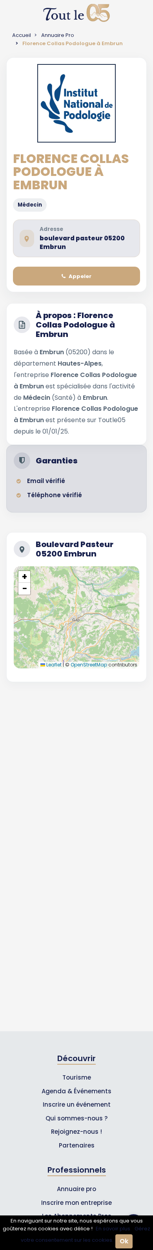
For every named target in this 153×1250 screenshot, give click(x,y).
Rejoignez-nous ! (76, 1131)
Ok (124, 1241)
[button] (24, 577)
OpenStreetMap (89, 664)
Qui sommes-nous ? (76, 1118)
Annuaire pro (76, 1189)
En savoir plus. (113, 1228)
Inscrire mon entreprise (76, 1203)
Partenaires (77, 1145)
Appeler (80, 276)
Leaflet (53, 664)
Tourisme (76, 1077)
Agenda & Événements (76, 1091)
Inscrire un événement (77, 1104)
